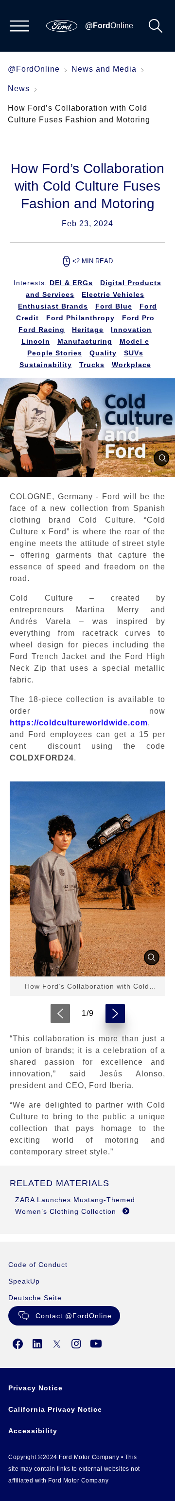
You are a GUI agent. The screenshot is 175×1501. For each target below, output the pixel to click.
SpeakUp (24, 1281)
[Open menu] (23, 26)
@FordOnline (34, 69)
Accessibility (32, 1431)
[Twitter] (57, 1343)
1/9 (88, 1013)
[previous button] (60, 1013)
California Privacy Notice (55, 1409)
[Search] (155, 26)
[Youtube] (96, 1343)
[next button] (115, 1013)
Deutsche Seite (35, 1298)
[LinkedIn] (37, 1343)
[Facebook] (18, 1343)
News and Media (104, 69)
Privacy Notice (35, 1388)
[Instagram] (76, 1343)
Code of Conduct (38, 1264)
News (19, 88)
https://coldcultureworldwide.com (79, 723)
